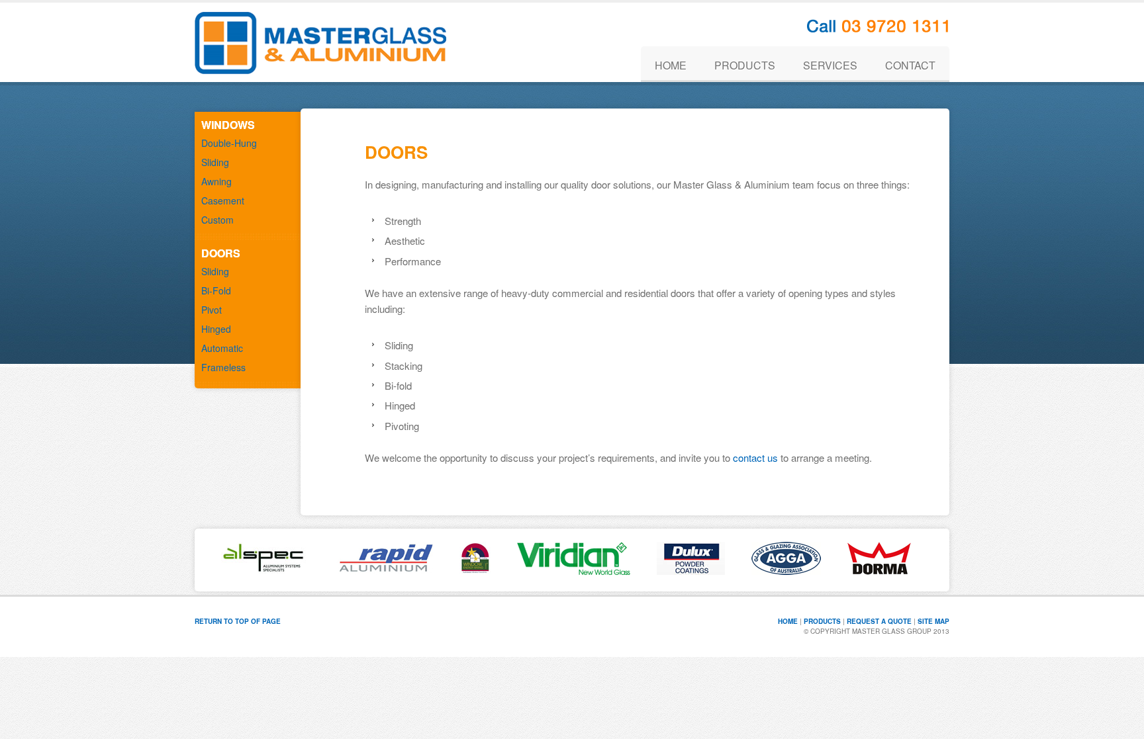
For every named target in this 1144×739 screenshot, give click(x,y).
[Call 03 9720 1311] (878, 28)
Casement (222, 200)
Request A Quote (879, 621)
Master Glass (320, 42)
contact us (755, 457)
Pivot (211, 309)
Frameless (223, 367)
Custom (217, 219)
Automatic (222, 348)
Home (788, 621)
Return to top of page (238, 621)
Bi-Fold (216, 290)
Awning (216, 181)
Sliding (215, 162)
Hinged (216, 328)
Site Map (933, 621)
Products (822, 621)
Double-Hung (229, 143)
